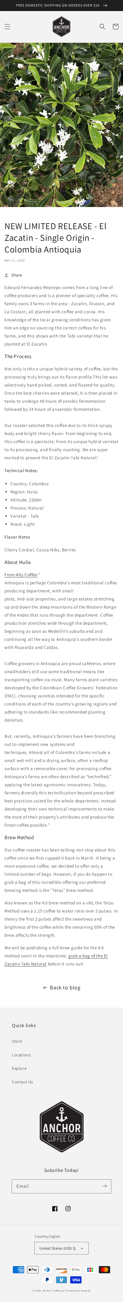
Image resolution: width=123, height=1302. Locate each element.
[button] (7, 26)
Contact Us (22, 1082)
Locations (21, 1055)
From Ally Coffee (20, 574)
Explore (19, 1068)
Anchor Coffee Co (53, 1290)
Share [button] (16, 275)
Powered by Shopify (77, 1290)
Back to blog (65, 987)
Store (17, 1041)
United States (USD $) (57, 1248)
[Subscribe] (104, 1186)
